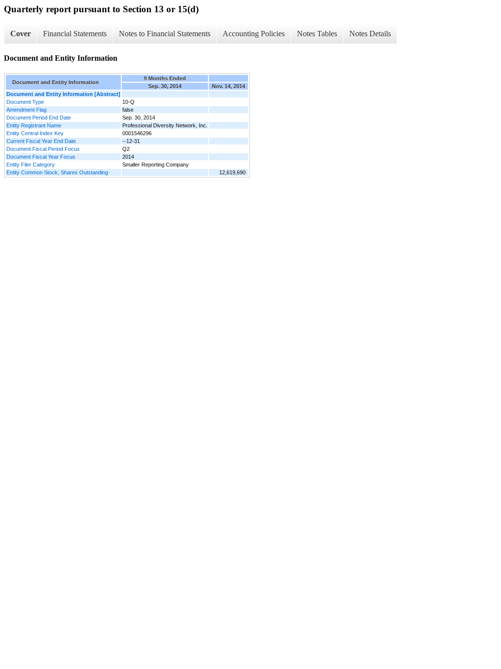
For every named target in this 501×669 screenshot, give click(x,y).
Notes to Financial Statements (164, 33)
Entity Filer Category (30, 164)
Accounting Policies (254, 33)
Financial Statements (75, 33)
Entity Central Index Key (35, 133)
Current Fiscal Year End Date (41, 141)
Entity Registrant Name (33, 125)
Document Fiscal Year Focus (40, 157)
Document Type (25, 102)
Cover (20, 33)
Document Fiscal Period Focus (43, 149)
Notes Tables (317, 33)
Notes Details (370, 33)
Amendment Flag (26, 110)
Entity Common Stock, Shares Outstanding (57, 172)
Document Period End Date (38, 117)
